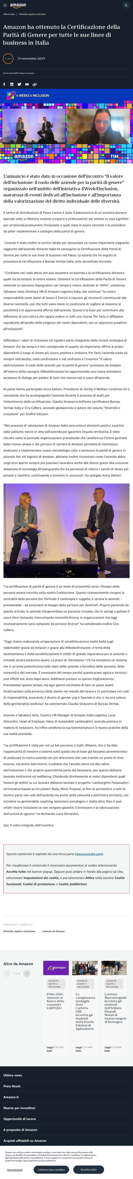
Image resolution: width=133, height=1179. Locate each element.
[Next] (26, 973)
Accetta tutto (89, 1169)
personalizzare (15, 1169)
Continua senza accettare (51, 1169)
